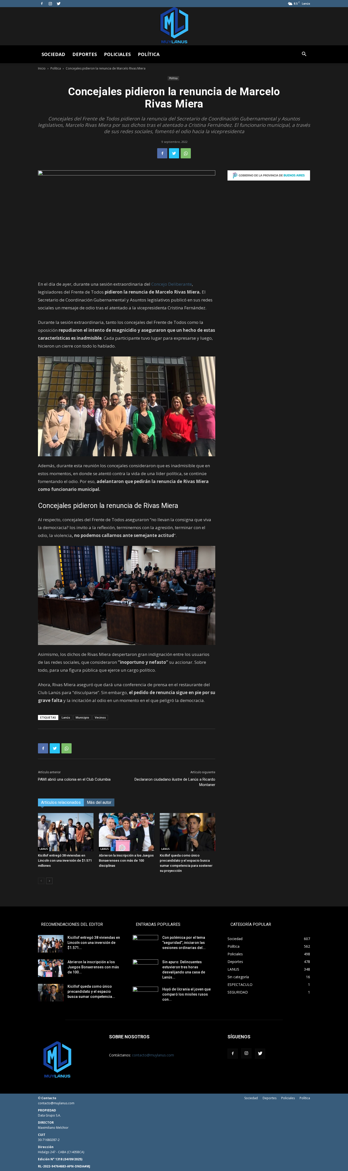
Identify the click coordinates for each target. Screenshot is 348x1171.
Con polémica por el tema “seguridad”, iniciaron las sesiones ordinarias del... (184, 942)
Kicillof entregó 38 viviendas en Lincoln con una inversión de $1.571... (94, 942)
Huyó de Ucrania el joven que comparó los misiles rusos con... (186, 994)
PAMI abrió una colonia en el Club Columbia (74, 779)
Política (148, 54)
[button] (304, 54)
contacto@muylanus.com (153, 1055)
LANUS (43, 849)
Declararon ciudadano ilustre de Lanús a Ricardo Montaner (175, 782)
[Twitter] (58, 3)
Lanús (66, 717)
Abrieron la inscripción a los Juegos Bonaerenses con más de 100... (93, 967)
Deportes (84, 54)
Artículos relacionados (61, 802)
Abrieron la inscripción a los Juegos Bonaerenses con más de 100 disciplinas (126, 860)
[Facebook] (42, 3)
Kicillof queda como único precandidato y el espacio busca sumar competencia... (91, 991)
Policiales (117, 54)
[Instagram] (50, 3)
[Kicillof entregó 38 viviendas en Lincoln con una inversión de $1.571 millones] (65, 832)
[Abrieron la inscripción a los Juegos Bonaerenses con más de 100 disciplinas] (126, 832)
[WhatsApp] (186, 153)
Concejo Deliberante (171, 284)
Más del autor (99, 802)
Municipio (82, 717)
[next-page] (49, 881)
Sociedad (53, 54)
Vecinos (100, 717)
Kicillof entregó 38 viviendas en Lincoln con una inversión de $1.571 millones (65, 860)
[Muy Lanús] (174, 26)
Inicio (42, 68)
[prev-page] (41, 881)
